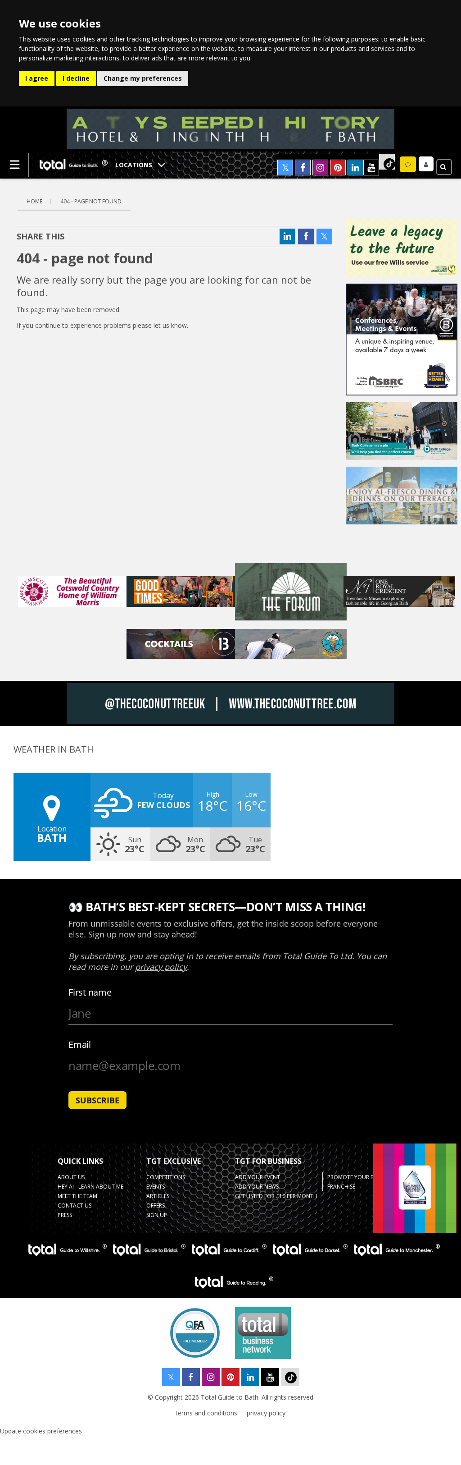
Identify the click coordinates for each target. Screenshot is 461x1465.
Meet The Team (77, 1196)
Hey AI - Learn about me (90, 1186)
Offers (155, 1205)
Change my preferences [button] (143, 78)
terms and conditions (206, 1413)
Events (155, 1186)
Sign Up (156, 1215)
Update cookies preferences (41, 1431)
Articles (157, 1196)
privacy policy (266, 1413)
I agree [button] (36, 78)
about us (71, 1177)
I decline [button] (76, 78)
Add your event (257, 1177)
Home (34, 201)
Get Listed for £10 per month (276, 1196)
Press (65, 1215)
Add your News (257, 1186)
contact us (74, 1205)
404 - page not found (91, 201)
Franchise (341, 1186)
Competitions (165, 1177)
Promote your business (360, 1177)
